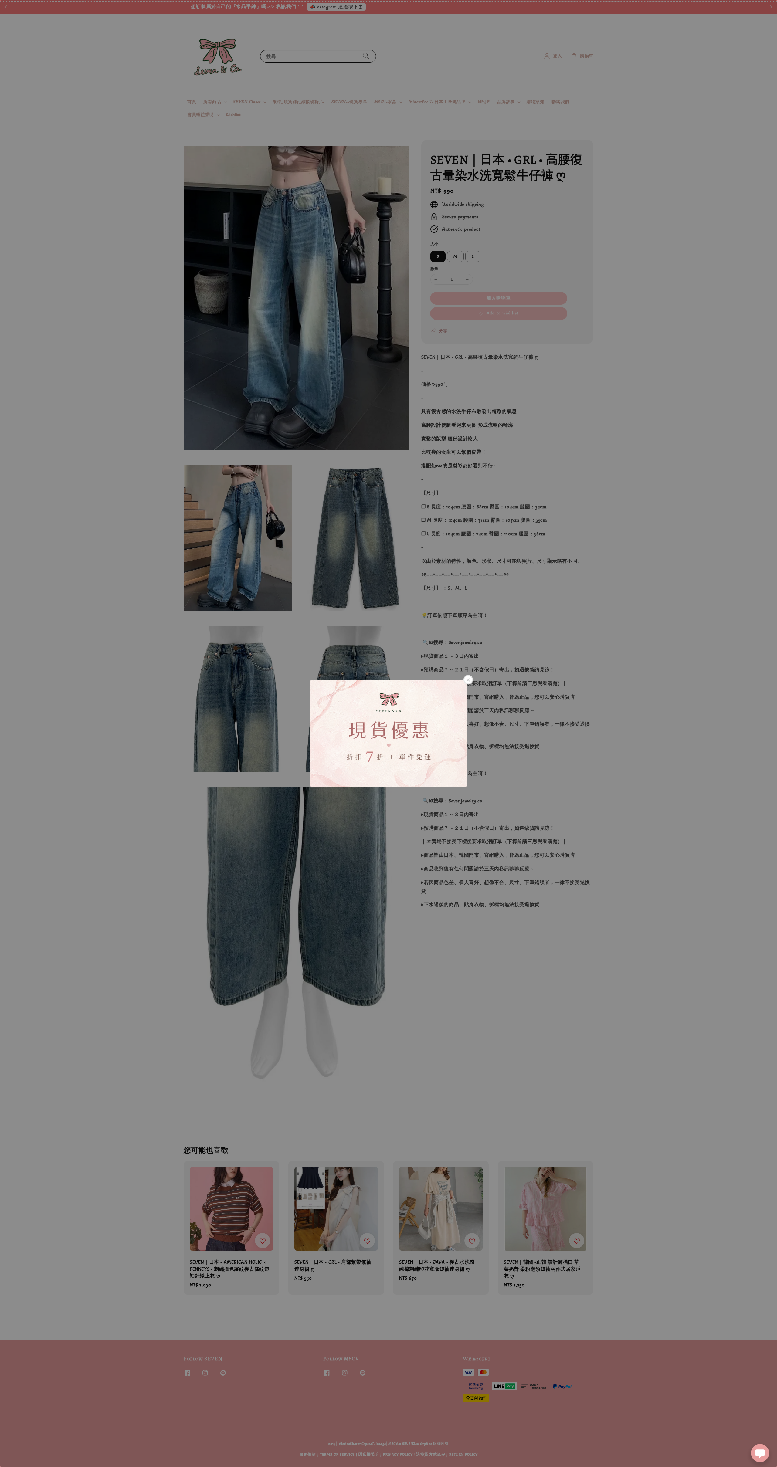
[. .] (388, 733)
